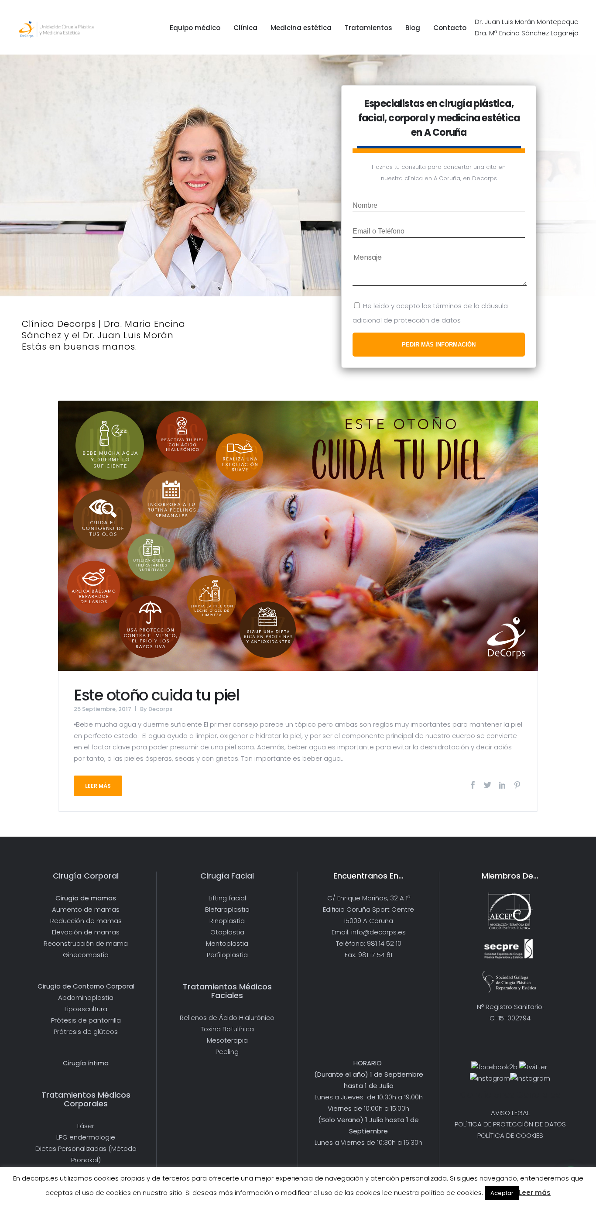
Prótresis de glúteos (86, 1031)
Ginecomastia (86, 954)
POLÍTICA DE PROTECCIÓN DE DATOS (510, 1124)
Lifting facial (227, 898)
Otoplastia (227, 932)
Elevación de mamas (86, 932)
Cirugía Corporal (86, 875)
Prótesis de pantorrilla (86, 1020)
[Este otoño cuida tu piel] (298, 534)
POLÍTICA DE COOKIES (510, 1135)
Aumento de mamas (86, 909)
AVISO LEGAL (510, 1112)
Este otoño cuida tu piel (157, 695)
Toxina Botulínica (227, 1028)
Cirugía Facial (227, 875)
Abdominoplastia (85, 997)
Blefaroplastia (227, 909)
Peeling (227, 1051)
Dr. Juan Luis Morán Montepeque (527, 21)
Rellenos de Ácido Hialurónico (227, 1017)
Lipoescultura (86, 1008)
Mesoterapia (227, 1040)
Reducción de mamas (86, 920)
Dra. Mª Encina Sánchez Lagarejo (527, 33)
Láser (85, 1125)
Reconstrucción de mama (86, 943)
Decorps (160, 709)
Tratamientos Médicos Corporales (85, 1099)
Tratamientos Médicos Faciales (227, 991)
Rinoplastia (227, 920)
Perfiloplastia (227, 954)
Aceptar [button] (502, 1193)
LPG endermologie (85, 1137)
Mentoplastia (227, 943)
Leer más (535, 1192)
